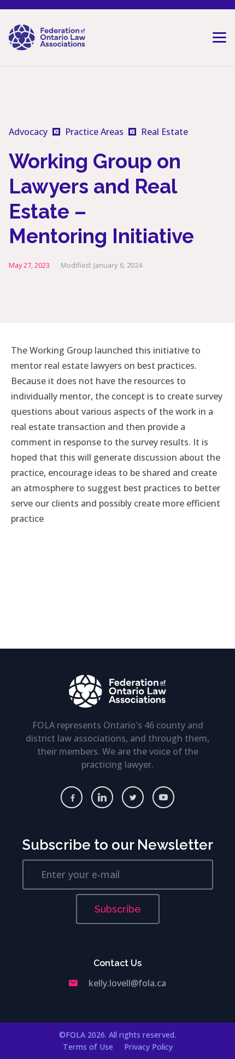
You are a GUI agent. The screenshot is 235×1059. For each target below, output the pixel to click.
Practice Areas (94, 132)
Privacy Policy (148, 1047)
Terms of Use (88, 1047)
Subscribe (118, 909)
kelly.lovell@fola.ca (127, 983)
